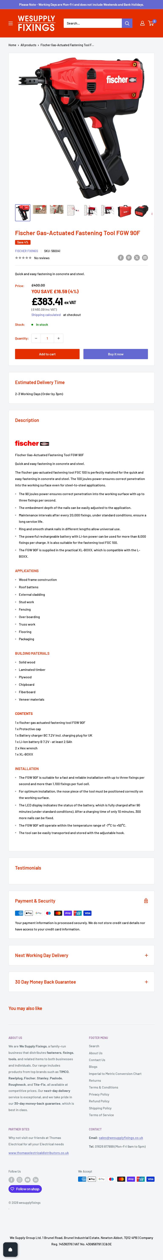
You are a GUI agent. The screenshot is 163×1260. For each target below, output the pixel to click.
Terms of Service (101, 1115)
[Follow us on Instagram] (19, 1180)
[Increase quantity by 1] (58, 338)
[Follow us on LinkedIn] (36, 1180)
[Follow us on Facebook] (11, 1180)
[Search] (127, 23)
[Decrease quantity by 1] (36, 338)
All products (28, 45)
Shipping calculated (46, 315)
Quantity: (22, 338)
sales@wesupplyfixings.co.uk (121, 1138)
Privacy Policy (99, 1094)
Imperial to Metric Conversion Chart (115, 1073)
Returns (95, 1080)
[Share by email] (145, 257)
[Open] (10, 1249)
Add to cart (47, 354)
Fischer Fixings (26, 251)
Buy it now (116, 354)
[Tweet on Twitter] (137, 257)
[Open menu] (10, 23)
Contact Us (97, 1060)
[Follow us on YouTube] (28, 1180)
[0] (151, 23)
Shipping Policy (100, 1108)
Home (12, 45)
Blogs (93, 1066)
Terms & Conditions (103, 1087)
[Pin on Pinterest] (129, 257)
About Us (96, 1053)
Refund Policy (99, 1101)
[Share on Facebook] (121, 257)
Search (94, 1046)
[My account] (142, 23)
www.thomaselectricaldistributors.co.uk (38, 1153)
